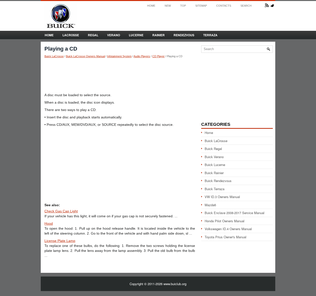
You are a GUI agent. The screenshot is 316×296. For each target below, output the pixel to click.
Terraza (210, 35)
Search (246, 5)
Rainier (158, 35)
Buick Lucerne (215, 164)
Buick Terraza (214, 188)
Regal (93, 35)
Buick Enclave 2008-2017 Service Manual (234, 212)
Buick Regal (213, 148)
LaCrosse (70, 35)
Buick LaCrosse (54, 56)
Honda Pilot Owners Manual (224, 221)
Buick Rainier (214, 172)
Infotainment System (119, 56)
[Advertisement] (119, 75)
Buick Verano (214, 156)
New (168, 5)
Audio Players (142, 56)
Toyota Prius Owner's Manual (225, 237)
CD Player (158, 56)
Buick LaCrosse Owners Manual (85, 56)
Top (183, 5)
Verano (113, 35)
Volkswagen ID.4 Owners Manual (228, 228)
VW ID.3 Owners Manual (222, 196)
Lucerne (136, 35)
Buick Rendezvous (218, 180)
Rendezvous (184, 35)
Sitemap (201, 5)
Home (151, 5)
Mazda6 (210, 205)
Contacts (223, 5)
